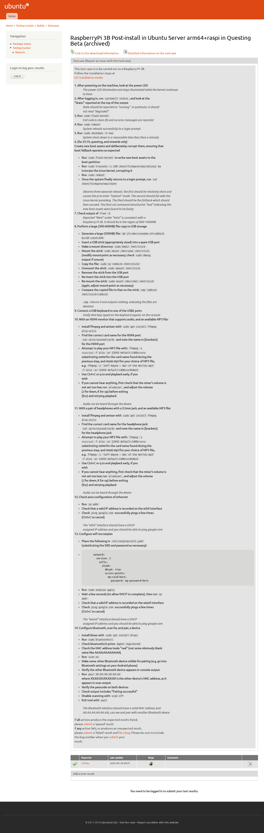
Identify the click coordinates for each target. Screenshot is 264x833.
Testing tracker (25, 25)
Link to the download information (97, 53)
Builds (41, 25)
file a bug (124, 732)
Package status (22, 43)
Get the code (127, 822)
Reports (20, 52)
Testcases (53, 25)
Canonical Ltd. (109, 822)
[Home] (17, 6)
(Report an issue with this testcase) (108, 61)
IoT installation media (88, 77)
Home (11, 16)
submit (88, 724)
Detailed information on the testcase (152, 53)
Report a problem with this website (158, 822)
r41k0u (85, 763)
